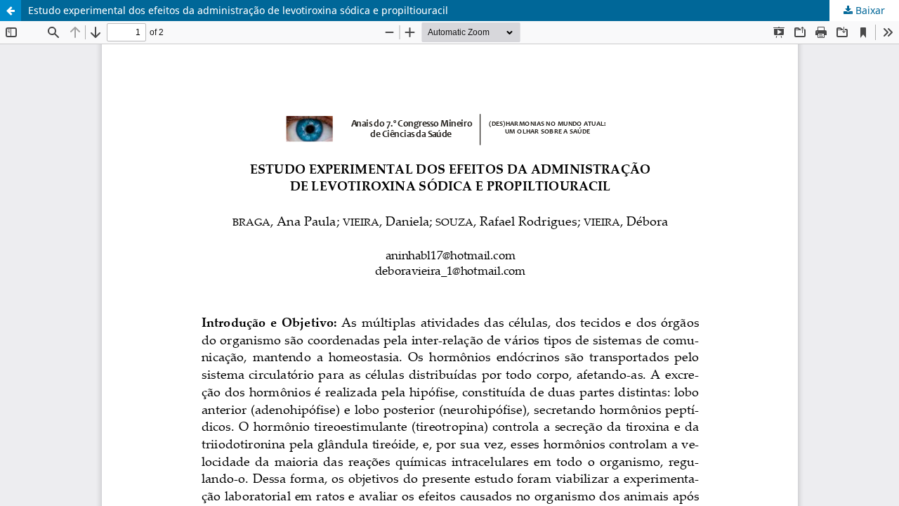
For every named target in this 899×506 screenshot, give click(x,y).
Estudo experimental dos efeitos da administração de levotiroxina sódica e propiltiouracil (238, 10)
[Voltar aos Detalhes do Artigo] (10, 10)
